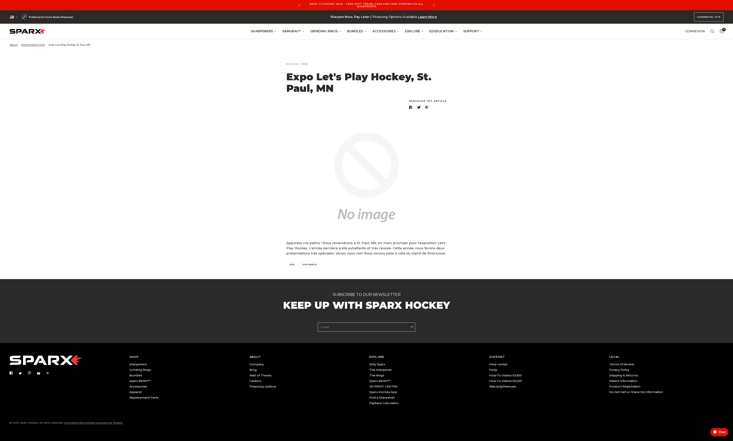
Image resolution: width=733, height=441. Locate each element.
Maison (14, 44)
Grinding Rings (140, 370)
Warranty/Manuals (502, 386)
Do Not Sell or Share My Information (636, 392)
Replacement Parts (143, 397)
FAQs (493, 370)
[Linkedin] (50, 373)
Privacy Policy (619, 370)
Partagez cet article (428, 101)
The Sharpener (380, 370)
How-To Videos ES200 (505, 381)
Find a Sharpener (382, 397)
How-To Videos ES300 (505, 375)
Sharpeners (138, 364)
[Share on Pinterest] (427, 107)
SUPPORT (471, 31)
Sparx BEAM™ (140, 381)
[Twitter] (23, 373)
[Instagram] (32, 373)
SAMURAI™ (291, 31)
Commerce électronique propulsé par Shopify (93, 422)
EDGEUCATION (441, 31)
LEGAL (614, 357)
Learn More (427, 17)
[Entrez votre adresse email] (411, 327)
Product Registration (624, 386)
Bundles (135, 375)
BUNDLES (355, 31)
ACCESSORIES (384, 31)
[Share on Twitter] (419, 107)
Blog (253, 370)
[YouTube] (41, 373)
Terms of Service (621, 364)
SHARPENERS (262, 31)
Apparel (135, 392)
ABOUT (255, 357)
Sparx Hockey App (383, 392)
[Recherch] (712, 31)
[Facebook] (14, 373)
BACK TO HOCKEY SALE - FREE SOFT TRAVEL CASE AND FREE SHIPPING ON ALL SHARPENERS (366, 5)
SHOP (134, 357)
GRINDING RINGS (324, 31)
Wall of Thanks (260, 375)
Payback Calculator (384, 403)
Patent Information (623, 381)
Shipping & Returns (623, 375)
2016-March (309, 264)
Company (256, 364)
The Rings (376, 375)
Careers (255, 381)
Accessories (138, 386)
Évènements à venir (33, 44)
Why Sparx (377, 364)
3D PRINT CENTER (383, 386)
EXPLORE (412, 31)
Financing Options (262, 386)
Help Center (498, 364)
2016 (292, 264)
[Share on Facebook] (411, 107)
